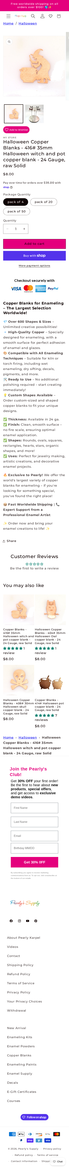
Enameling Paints (22, 1064)
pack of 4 (16, 202)
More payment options (34, 265)
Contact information (24, 1161)
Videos (12, 947)
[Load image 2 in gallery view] (34, 114)
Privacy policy (52, 1148)
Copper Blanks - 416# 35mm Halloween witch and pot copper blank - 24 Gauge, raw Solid (18, 636)
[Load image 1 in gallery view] (13, 114)
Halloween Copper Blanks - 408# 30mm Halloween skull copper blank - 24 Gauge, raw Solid (18, 706)
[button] (8, 16)
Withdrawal (16, 1010)
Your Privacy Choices (24, 1001)
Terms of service (47, 1155)
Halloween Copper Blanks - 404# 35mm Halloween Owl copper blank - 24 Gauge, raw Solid (50, 636)
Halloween (28, 23)
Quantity (9, 220)
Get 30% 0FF (34, 862)
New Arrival (16, 1028)
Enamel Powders (21, 1046)
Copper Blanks (19, 1055)
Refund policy (24, 1155)
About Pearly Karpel (23, 937)
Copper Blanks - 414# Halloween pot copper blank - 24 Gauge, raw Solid (49, 705)
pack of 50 (17, 211)
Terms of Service (20, 983)
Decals (12, 1082)
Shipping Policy (20, 965)
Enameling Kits (19, 1037)
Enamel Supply (19, 1073)
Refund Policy (18, 974)
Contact (13, 956)
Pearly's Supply (28, 1148)
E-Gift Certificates (21, 1092)
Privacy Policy (18, 992)
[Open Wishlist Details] (50, 16)
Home (8, 23)
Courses (13, 1101)
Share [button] (11, 541)
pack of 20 (44, 202)
